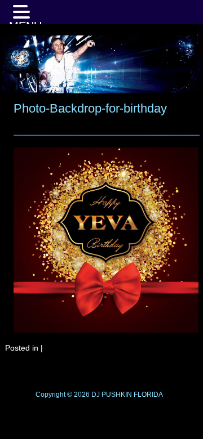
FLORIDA (148, 394)
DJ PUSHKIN (111, 394)
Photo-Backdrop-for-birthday (90, 108)
